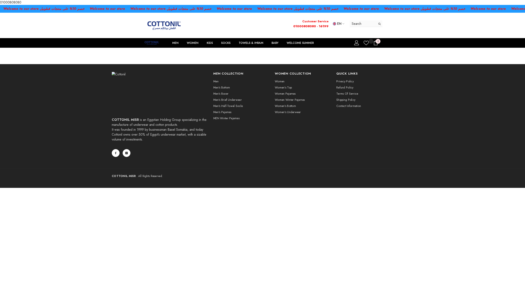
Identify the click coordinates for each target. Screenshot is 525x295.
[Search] (366, 23)
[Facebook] (116, 153)
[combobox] (363, 23)
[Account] (356, 42)
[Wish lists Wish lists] (366, 42)
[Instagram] (126, 153)
